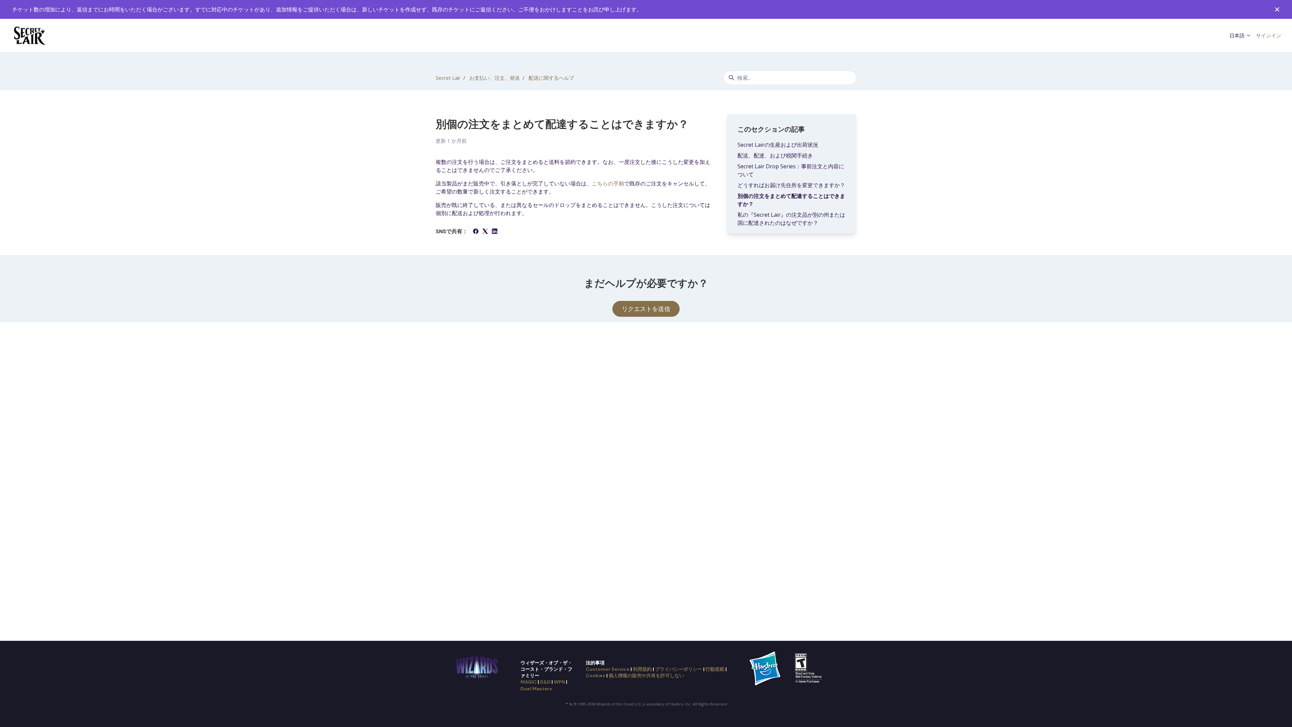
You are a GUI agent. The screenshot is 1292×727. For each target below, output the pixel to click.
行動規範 (715, 669)
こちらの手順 (608, 183)
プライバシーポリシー (678, 669)
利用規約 (642, 669)
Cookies (595, 675)
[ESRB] (809, 667)
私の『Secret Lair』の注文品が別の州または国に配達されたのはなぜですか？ (791, 219)
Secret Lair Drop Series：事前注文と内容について (791, 170)
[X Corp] (485, 232)
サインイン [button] (1268, 35)
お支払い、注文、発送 (494, 77)
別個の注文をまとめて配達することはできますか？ (791, 200)
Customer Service (608, 669)
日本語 (1237, 35)
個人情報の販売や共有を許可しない (646, 675)
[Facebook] (475, 232)
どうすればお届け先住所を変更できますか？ (791, 185)
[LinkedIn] (494, 232)
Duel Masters (536, 689)
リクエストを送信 (646, 309)
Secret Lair (448, 77)
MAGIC (529, 682)
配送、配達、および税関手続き (775, 155)
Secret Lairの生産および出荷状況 (778, 144)
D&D (545, 682)
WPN (559, 682)
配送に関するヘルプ (551, 77)
